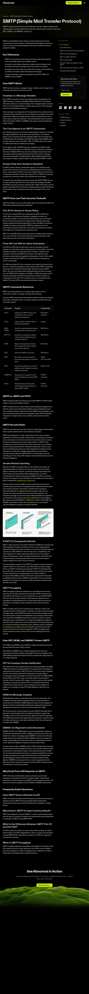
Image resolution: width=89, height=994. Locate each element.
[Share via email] (75, 108)
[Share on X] (65, 108)
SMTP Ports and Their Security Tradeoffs (72, 50)
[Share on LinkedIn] (60, 108)
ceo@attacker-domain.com (26, 480)
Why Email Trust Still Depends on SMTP (72, 68)
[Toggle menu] (84, 3)
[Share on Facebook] (70, 108)
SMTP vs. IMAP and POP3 (68, 57)
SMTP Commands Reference (68, 54)
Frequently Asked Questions (68, 71)
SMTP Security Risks (66, 60)
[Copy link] (80, 108)
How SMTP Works (65, 47)
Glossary (5, 16)
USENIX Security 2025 (12, 627)
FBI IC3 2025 (30, 498)
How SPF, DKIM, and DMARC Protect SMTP (71, 63)
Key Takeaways (64, 44)
